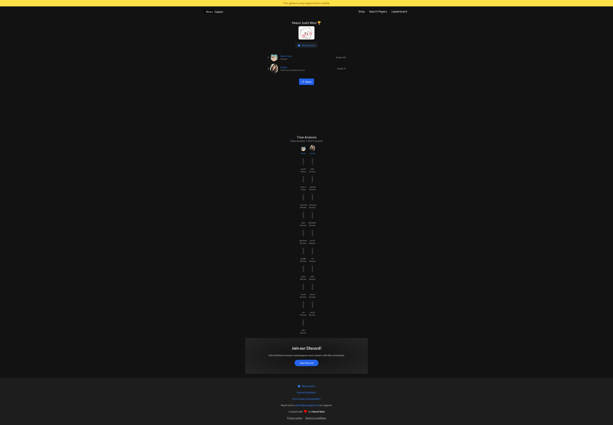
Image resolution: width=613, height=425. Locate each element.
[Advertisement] (307, 109)
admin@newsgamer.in (307, 405)
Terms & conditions (315, 417)
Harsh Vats (318, 411)
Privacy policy (295, 417)
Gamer (214, 11)
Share (308, 81)
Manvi (303, 153)
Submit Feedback (306, 392)
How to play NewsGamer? (306, 398)
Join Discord (306, 362)
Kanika (312, 153)
